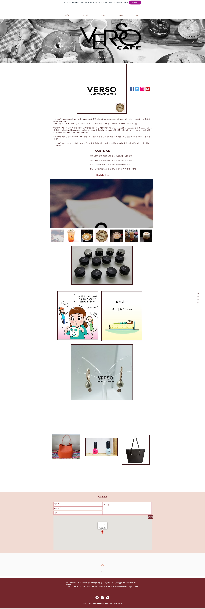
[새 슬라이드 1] (98, 57)
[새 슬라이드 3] (100, 57)
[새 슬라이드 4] (104, 57)
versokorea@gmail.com (128, 587)
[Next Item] (150, 203)
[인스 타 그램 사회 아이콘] (142, 89)
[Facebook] (132, 89)
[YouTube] (148, 89)
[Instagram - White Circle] (102, 597)
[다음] (193, 41)
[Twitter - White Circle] (107, 597)
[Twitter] (137, 89)
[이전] (12, 41)
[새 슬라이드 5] (106, 57)
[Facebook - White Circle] (97, 597)
